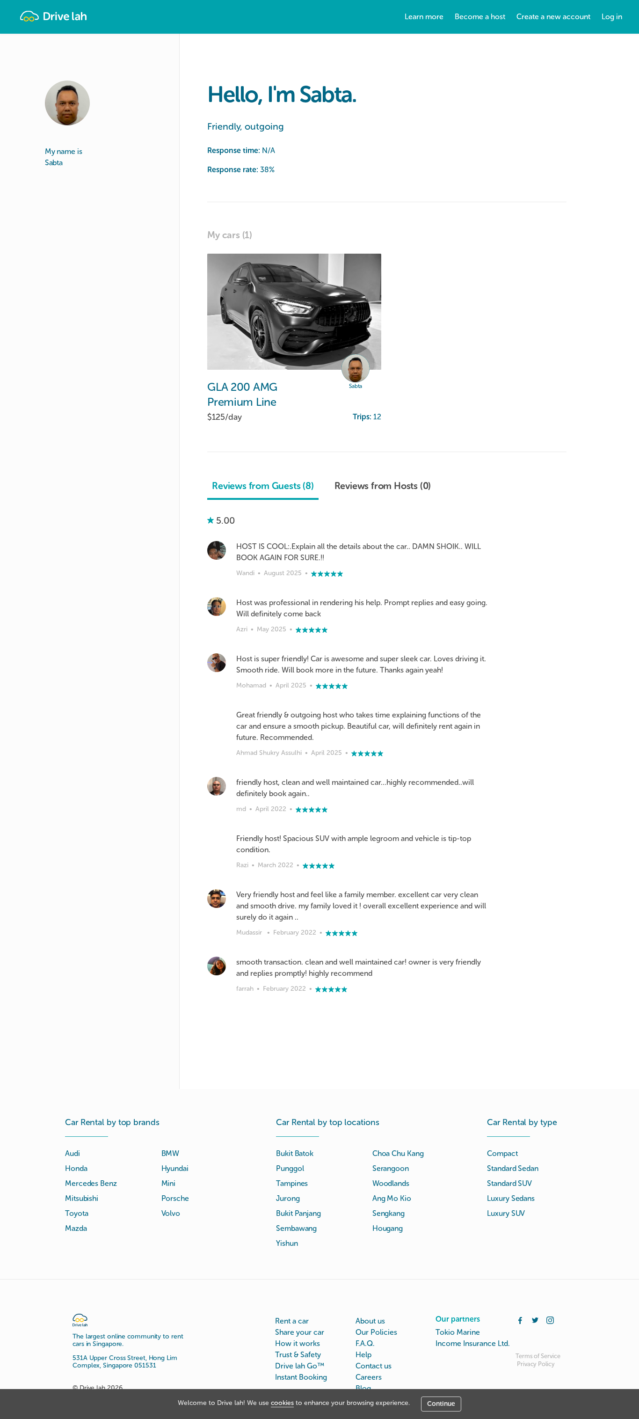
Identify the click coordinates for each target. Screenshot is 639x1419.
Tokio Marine (458, 1332)
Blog (363, 1388)
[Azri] (216, 606)
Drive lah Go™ (299, 1365)
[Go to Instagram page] (550, 1319)
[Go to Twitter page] (535, 1319)
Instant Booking (301, 1377)
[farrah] (216, 966)
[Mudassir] (216, 898)
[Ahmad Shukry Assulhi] (216, 719)
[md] (216, 786)
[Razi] (216, 842)
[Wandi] (216, 550)
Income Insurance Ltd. (473, 1343)
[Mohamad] (216, 662)
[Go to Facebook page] (520, 1319)
